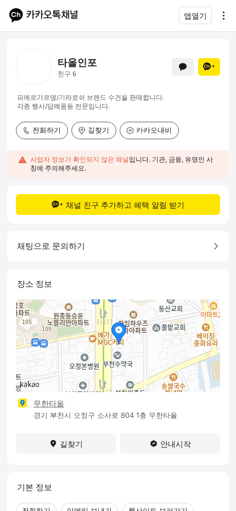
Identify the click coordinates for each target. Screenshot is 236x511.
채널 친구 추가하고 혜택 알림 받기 (125, 204)
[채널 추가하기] (209, 67)
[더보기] (220, 15)
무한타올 (48, 403)
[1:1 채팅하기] (183, 67)
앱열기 (195, 15)
